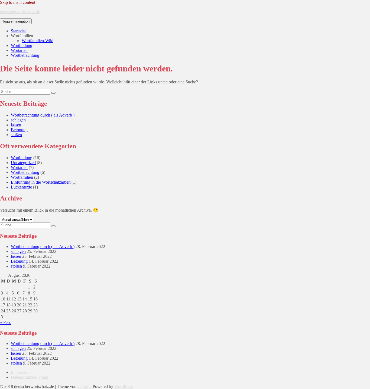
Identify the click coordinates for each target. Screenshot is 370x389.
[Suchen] (53, 93)
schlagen (18, 120)
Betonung (19, 129)
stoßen (16, 134)
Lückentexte (21, 187)
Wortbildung (21, 45)
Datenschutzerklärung (29, 377)
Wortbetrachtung (25, 55)
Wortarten (19, 50)
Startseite (18, 31)
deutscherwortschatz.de (20, 11)
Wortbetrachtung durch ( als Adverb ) (42, 115)
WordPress (123, 386)
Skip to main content (17, 2)
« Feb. (5, 322)
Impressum (20, 372)
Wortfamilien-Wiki (37, 40)
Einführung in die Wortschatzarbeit (40, 182)
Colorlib (84, 386)
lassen (16, 125)
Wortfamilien (22, 177)
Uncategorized (23, 162)
